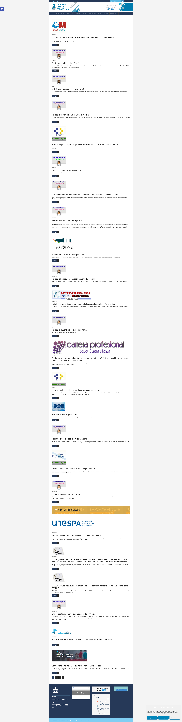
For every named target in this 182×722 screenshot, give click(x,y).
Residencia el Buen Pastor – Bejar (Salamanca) (69, 330)
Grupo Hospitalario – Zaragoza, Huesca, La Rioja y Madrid (73, 614)
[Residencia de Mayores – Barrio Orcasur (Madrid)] (91, 106)
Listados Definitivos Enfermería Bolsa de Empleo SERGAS (73, 468)
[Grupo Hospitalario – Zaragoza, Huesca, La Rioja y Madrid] (91, 605)
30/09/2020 (55, 34)
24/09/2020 (55, 436)
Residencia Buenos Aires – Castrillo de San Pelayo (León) (73, 279)
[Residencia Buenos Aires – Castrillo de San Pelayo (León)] (91, 270)
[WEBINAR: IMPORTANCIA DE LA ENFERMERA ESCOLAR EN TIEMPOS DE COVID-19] (91, 631)
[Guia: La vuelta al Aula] (91, 510)
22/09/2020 (55, 636)
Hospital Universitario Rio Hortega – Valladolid (69, 255)
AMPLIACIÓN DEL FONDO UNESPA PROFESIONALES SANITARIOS (76, 535)
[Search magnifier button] (122, 1)
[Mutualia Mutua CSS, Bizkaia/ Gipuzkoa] (91, 211)
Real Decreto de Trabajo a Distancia (65, 414)
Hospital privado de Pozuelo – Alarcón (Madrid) (70, 439)
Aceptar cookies (152, 718)
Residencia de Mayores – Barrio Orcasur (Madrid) (70, 115)
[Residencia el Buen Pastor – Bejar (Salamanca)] (91, 321)
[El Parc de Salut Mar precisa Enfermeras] (91, 485)
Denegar (164, 718)
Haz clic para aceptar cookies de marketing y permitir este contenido (81, 693)
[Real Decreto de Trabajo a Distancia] (91, 406)
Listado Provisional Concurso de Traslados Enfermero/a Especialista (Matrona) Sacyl (84, 304)
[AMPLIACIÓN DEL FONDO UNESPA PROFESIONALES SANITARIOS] (91, 524)
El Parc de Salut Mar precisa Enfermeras (67, 494)
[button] (2, 9)
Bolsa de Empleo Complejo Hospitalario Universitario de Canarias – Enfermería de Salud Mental (88, 144)
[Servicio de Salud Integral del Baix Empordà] (91, 54)
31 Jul (97, 698)
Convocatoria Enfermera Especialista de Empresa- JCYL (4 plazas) (77, 666)
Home (53, 17)
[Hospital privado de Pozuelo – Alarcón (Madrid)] (91, 430)
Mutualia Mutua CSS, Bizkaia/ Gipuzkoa (67, 220)
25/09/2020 (55, 327)
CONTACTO (128, 1)
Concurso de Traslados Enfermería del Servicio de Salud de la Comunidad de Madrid (83, 37)
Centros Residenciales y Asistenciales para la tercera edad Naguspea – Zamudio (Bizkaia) (85, 195)
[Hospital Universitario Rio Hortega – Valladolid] (91, 244)
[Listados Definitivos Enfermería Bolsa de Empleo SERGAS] (91, 457)
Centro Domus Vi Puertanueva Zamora (66, 170)
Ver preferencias (174, 718)
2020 (56, 17)
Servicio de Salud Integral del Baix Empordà (68, 63)
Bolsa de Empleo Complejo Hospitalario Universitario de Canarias (76, 390)
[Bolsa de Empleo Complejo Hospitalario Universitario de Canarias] (91, 379)
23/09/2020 (55, 532)
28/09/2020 (55, 191)
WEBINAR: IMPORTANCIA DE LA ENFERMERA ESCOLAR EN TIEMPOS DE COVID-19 (83, 639)
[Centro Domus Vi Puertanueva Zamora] (91, 161)
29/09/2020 (55, 86)
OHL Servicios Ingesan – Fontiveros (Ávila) (68, 89)
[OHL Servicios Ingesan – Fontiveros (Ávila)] (91, 80)
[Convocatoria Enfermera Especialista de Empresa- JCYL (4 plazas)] (91, 656)
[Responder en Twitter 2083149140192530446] (97, 714)
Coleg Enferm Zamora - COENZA (101, 696)
